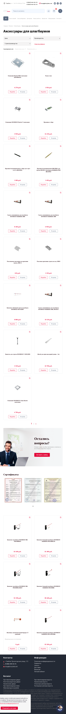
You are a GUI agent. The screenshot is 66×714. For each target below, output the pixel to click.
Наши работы (37, 18)
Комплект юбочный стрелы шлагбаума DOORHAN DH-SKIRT (17, 308)
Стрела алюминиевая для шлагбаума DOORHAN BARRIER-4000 (17, 215)
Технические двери (9, 684)
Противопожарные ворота (43, 680)
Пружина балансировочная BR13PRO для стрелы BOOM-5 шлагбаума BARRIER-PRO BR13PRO (48, 170)
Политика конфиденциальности (44, 661)
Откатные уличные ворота (43, 684)
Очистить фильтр (39, 44)
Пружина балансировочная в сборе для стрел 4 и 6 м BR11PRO (17, 169)
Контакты (58, 18)
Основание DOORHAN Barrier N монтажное (17, 122)
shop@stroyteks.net (46, 3)
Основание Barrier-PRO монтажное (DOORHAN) (17, 76)
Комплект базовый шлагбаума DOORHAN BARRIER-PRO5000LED (48, 540)
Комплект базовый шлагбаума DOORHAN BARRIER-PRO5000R (48, 587)
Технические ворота (40, 682)
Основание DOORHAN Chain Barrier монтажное (17, 401)
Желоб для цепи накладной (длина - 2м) (48, 354)
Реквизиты (37, 663)
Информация (51, 18)
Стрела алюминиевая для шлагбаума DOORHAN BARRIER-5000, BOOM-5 (48, 308)
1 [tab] (35, 506)
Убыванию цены (31, 49)
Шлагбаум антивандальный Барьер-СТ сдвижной (17, 633)
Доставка (37, 667)
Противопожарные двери (11, 680)
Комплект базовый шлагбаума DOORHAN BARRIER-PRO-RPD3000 (48, 633)
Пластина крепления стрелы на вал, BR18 (48, 261)
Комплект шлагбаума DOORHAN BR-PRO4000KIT (17, 540)
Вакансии (44, 18)
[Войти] (60, 11)
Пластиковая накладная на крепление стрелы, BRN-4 (17, 262)
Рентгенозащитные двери (11, 682)
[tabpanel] (13, 490)
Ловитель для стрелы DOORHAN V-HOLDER (17, 354)
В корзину (22, 91)
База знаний (12, 18)
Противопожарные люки (11, 686)
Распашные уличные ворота (43, 686)
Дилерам (29, 18)
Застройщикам (21, 18)
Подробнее (12, 91)
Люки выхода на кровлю (11, 688)
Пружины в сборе (48, 122)
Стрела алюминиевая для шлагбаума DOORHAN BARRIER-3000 (48, 215)
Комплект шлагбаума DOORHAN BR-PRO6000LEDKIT (17, 587)
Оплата (36, 665)
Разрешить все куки (9, 708)
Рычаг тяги (48, 75)
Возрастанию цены (19, 49)
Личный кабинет (39, 671)
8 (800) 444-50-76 (32, 2)
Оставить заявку (42, 455)
